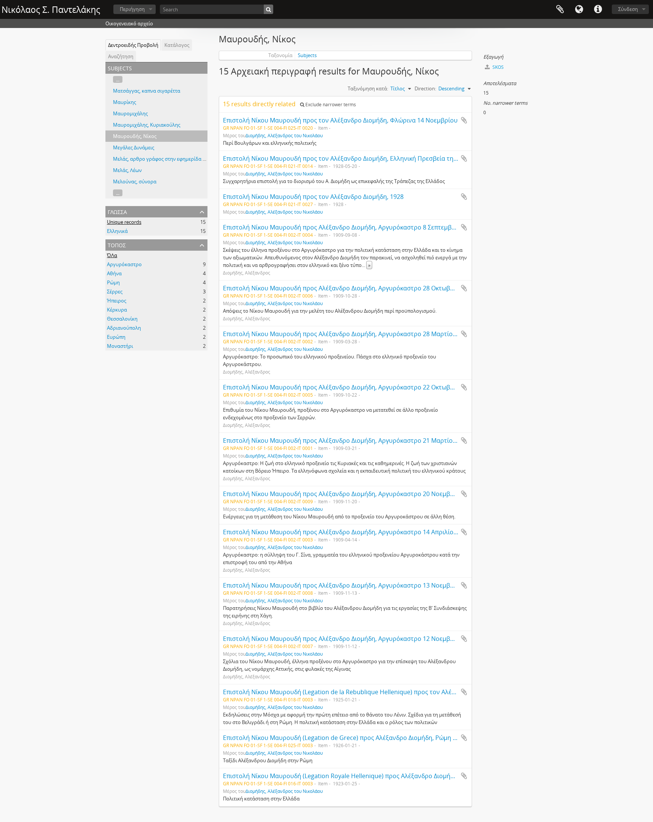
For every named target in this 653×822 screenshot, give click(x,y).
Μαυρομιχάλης (130, 113)
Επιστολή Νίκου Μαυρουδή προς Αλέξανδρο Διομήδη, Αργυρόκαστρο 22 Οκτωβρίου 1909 (350, 387)
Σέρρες (114, 291)
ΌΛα (112, 255)
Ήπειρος (116, 300)
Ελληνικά (117, 231)
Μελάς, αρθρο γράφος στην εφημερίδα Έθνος (165, 158)
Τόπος (117, 244)
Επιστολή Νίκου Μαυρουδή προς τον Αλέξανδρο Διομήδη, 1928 (313, 196)
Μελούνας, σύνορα (134, 181)
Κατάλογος (176, 45)
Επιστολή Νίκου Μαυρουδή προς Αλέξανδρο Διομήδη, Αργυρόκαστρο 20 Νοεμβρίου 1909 (350, 494)
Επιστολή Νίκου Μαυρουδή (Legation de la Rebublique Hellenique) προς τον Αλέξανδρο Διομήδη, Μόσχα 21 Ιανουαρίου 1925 (401, 692)
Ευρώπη (116, 336)
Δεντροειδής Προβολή (133, 45)
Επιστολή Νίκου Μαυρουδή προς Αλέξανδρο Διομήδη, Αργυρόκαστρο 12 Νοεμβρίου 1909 (350, 638)
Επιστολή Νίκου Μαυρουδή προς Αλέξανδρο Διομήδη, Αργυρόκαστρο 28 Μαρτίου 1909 (347, 334)
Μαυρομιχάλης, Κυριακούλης (146, 124)
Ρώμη (113, 282)
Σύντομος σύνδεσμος (597, 9)
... (117, 79)
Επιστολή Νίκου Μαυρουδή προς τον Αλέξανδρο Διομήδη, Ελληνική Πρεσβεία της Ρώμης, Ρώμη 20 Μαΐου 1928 (381, 158)
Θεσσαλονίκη (122, 318)
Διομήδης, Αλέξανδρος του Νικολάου (284, 135)
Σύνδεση (628, 9)
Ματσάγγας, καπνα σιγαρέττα (146, 90)
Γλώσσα (578, 9)
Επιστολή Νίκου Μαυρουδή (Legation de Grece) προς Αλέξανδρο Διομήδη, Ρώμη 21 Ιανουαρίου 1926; (367, 738)
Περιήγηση (132, 9)
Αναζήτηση (120, 56)
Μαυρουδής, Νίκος (134, 136)
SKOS (497, 67)
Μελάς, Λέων (127, 170)
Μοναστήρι (120, 346)
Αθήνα (114, 273)
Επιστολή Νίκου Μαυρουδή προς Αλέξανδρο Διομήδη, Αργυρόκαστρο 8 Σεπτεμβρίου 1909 (351, 227)
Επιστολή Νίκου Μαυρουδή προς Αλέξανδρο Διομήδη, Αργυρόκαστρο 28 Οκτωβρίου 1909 (350, 288)
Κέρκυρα (117, 309)
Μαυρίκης (124, 102)
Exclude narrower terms (330, 104)
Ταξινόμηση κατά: (368, 88)
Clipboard (560, 9)
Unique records (124, 222)
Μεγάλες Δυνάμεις (133, 147)
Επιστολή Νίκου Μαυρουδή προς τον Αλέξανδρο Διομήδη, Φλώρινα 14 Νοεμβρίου (340, 120)
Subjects (307, 55)
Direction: (425, 88)
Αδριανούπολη (124, 327)
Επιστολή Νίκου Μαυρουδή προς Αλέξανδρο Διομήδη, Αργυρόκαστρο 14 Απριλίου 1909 (347, 532)
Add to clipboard (464, 120)
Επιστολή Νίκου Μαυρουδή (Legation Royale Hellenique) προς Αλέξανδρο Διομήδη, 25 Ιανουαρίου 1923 (370, 776)
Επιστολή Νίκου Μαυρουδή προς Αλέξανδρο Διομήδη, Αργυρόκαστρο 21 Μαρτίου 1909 (347, 440)
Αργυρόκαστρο (124, 264)
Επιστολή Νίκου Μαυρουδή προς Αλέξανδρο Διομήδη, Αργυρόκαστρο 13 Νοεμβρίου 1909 (350, 585)
